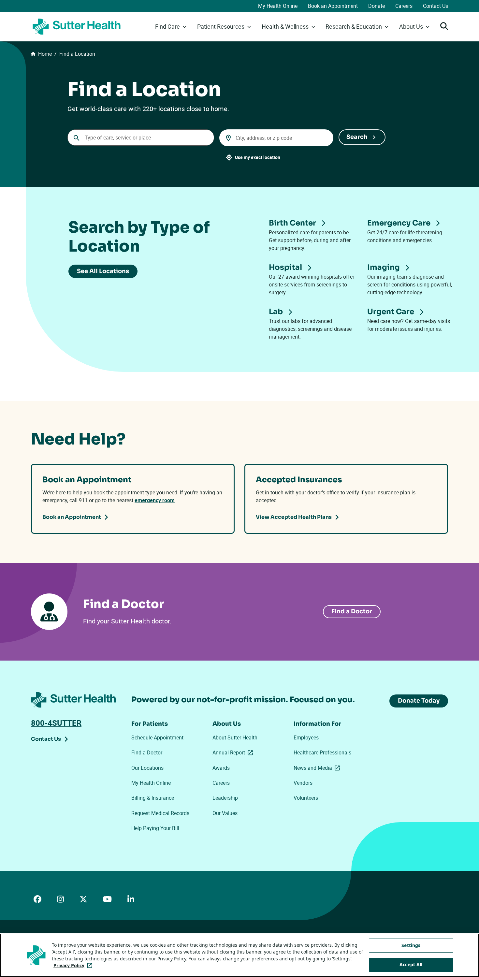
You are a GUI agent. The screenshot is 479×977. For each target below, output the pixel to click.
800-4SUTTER (56, 723)
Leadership (225, 797)
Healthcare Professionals (322, 752)
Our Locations (147, 767)
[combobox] (141, 137)
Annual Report (233, 752)
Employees (306, 737)
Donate (376, 5)
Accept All (410, 964)
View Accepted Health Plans (294, 517)
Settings (410, 945)
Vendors (303, 782)
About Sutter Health (234, 737)
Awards (221, 767)
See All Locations (103, 271)
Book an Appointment (333, 5)
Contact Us (435, 5)
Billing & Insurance (152, 797)
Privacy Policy (74, 965)
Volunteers (306, 797)
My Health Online (278, 5)
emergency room (155, 500)
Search (357, 136)
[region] (239, 955)
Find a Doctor (351, 611)
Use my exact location (257, 157)
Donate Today (419, 700)
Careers (404, 5)
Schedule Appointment (157, 737)
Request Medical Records (160, 813)
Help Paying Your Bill (155, 828)
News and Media (318, 767)
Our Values (225, 813)
